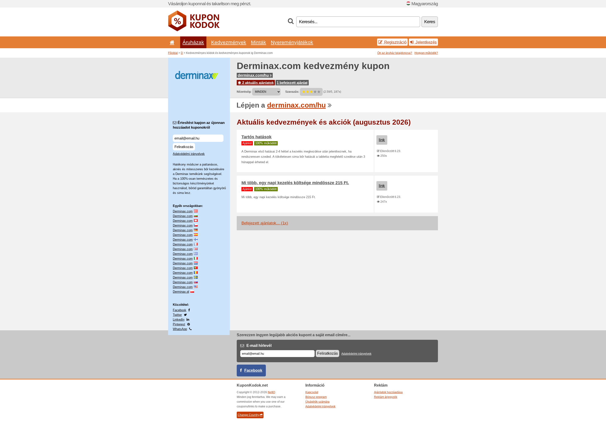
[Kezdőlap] (171, 42)
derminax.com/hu (253, 75)
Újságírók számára (317, 401)
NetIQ (271, 392)
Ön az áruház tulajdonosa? (394, 53)
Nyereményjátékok (292, 42)
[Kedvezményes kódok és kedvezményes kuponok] (194, 30)
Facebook (179, 310)
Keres (429, 21)
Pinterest (179, 324)
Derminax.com (183, 211)
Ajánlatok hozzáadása (388, 392)
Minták (258, 42)
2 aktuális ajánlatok (257, 83)
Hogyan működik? (426, 53)
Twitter (177, 315)
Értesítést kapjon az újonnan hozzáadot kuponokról (199, 125)
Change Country (248, 415)
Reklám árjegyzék (385, 397)
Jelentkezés (425, 42)
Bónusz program (316, 397)
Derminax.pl (181, 291)
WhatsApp (180, 329)
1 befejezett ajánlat (292, 83)
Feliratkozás (183, 147)
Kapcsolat (311, 392)
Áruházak (193, 42)
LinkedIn (178, 319)
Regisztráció (394, 42)
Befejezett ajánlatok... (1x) (264, 223)
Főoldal (173, 53)
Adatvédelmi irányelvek (189, 154)
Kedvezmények (228, 42)
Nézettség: (244, 91)
